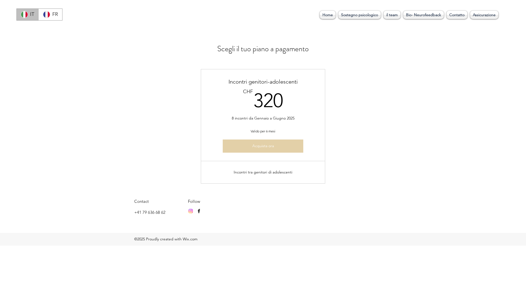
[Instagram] (190, 211)
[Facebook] (199, 211)
